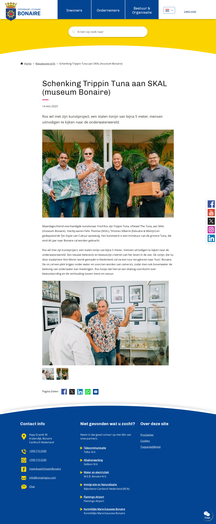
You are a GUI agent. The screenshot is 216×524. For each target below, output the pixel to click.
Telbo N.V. (95, 450)
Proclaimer (147, 435)
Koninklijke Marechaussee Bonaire (104, 511)
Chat (32, 486)
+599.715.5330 (37, 451)
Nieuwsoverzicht (45, 63)
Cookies (145, 441)
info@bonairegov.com (42, 477)
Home (27, 63)
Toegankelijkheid (150, 447)
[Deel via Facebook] (64, 392)
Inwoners (74, 10)
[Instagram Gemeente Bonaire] (211, 229)
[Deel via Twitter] (72, 392)
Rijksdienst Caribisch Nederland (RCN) (107, 486)
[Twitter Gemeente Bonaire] (211, 221)
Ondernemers (108, 10)
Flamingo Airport (94, 499)
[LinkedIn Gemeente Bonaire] (211, 238)
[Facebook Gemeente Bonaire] (211, 204)
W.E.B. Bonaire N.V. (96, 474)
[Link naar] (48, 373)
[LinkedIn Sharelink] (80, 392)
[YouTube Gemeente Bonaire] (211, 212)
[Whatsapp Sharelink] (88, 392)
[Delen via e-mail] (96, 392)
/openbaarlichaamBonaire (45, 469)
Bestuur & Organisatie (142, 10)
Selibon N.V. (93, 462)
